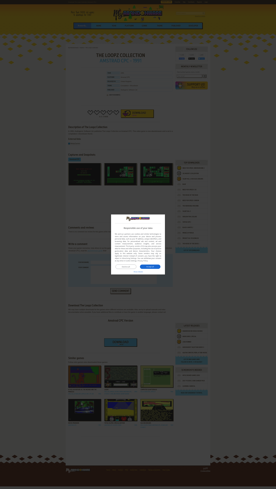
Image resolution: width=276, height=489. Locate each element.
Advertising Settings (129, 258)
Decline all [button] (126, 267)
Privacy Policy (143, 261)
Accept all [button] (150, 267)
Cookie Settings (131, 261)
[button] (138, 272)
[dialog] (138, 244)
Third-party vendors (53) (135, 246)
